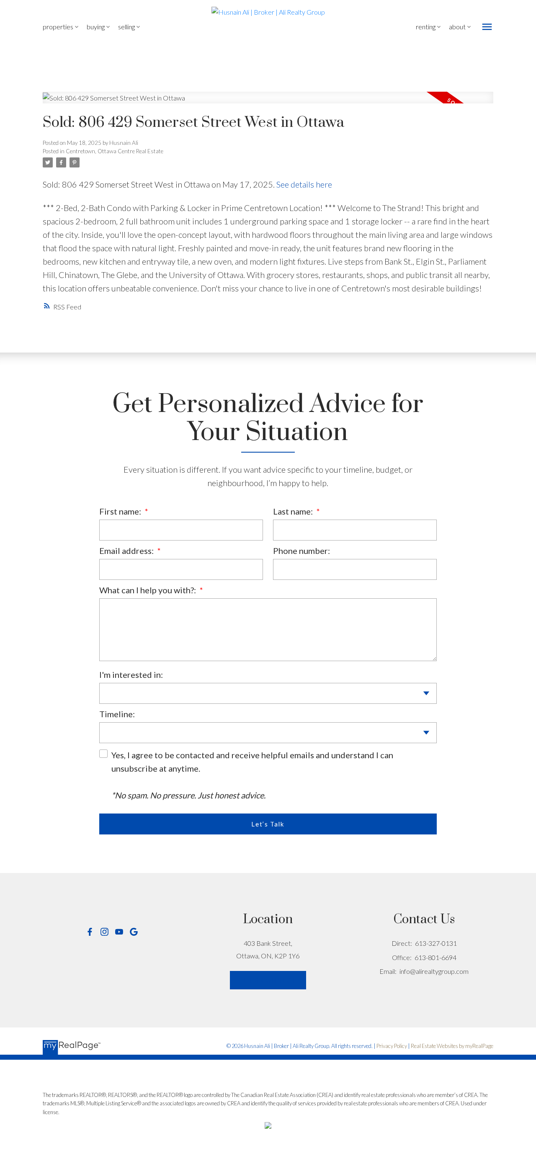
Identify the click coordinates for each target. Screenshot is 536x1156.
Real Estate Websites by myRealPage (452, 1046)
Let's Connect (268, 980)
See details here (304, 184)
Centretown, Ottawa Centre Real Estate (114, 151)
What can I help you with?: (148, 590)
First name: (121, 511)
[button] (90, 932)
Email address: (127, 551)
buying (96, 27)
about (457, 27)
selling (126, 27)
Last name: (293, 511)
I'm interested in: (131, 674)
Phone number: (301, 551)
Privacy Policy (391, 1046)
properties (58, 27)
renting (426, 27)
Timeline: (117, 714)
